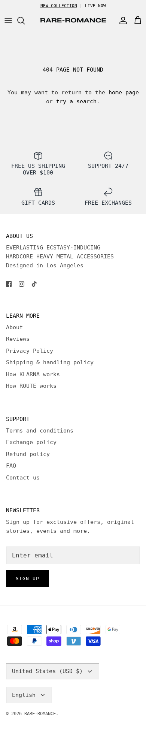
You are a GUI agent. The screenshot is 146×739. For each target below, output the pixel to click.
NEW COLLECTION (58, 5)
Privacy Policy (29, 351)
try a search (76, 101)
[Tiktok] (34, 284)
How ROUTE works (31, 386)
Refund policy (28, 454)
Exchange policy (31, 442)
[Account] (121, 20)
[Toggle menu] (8, 20)
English (24, 695)
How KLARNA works (33, 374)
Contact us (23, 477)
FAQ (11, 465)
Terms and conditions (39, 430)
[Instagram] (21, 284)
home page (124, 92)
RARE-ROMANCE (40, 713)
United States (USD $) (47, 671)
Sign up (27, 578)
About (14, 327)
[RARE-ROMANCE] (73, 20)
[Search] (24, 20)
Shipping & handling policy (50, 362)
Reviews (18, 339)
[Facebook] (9, 284)
